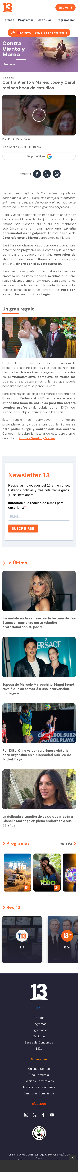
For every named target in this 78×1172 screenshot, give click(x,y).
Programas (26, 20)
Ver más (66, 843)
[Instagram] (26, 1115)
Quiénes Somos (39, 1069)
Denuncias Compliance (39, 1093)
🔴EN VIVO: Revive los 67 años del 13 (42, 32)
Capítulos (45, 20)
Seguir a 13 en (36, 156)
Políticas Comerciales (39, 1081)
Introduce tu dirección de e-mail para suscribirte (36, 505)
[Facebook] (43, 1115)
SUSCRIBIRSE (23, 528)
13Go (39, 1048)
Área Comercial (39, 1075)
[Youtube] (52, 1115)
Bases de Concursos (39, 1042)
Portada (8, 20)
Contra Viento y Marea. (37, 438)
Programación (66, 20)
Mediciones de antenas (39, 1087)
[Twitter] (35, 1115)
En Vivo (63, 7)
